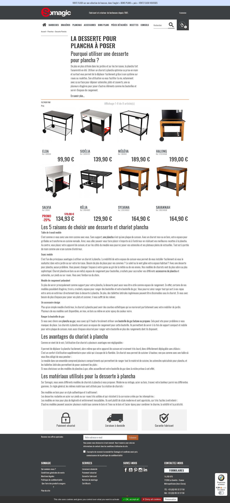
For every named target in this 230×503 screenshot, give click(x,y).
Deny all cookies (153, 499)
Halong (161, 151)
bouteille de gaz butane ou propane (134, 321)
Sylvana (124, 207)
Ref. (43, 154)
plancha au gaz (69, 321)
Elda (45, 151)
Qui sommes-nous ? (48, 468)
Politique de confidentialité (51, 479)
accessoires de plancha (166, 271)
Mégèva (123, 151)
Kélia (83, 207)
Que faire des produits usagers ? (53, 485)
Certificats (86, 483)
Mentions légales (47, 476)
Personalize (170, 499)
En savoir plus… (78, 96)
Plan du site (45, 490)
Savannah (163, 207)
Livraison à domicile (89, 468)
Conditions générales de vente (53, 472)
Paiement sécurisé (89, 472)
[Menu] (225, 474)
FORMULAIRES (176, 470)
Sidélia (85, 151)
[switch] (221, 492)
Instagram (140, 470)
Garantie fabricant (89, 476)
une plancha (108, 237)
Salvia (46, 207)
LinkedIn (145, 470)
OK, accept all (132, 499)
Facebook (126, 470)
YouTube (131, 470)
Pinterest (136, 470)
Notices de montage (90, 479)
